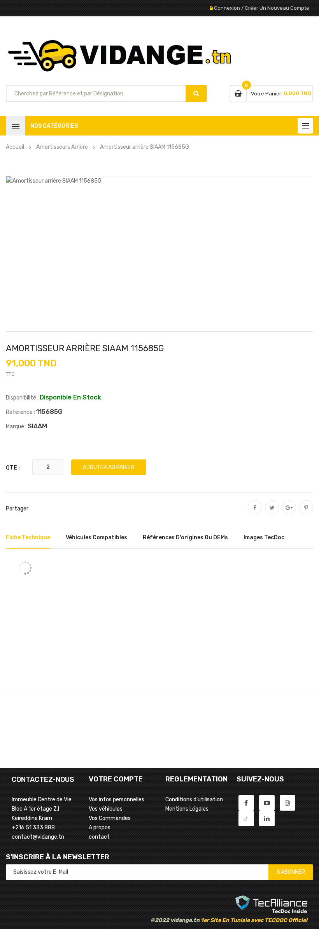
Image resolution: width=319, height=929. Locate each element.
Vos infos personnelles (116, 799)
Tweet (272, 513)
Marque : (16, 426)
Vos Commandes (110, 818)
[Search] (196, 93)
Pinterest (306, 513)
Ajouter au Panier (108, 467)
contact (99, 837)
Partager (254, 513)
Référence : (20, 412)
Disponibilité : (22, 397)
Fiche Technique (28, 537)
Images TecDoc (264, 537)
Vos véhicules (106, 809)
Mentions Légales (187, 809)
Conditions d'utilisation (194, 799)
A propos (99, 827)
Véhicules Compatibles (96, 537)
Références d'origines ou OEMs (185, 537)
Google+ (289, 513)
